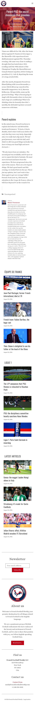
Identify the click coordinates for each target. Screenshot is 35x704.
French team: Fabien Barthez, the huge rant (16, 321)
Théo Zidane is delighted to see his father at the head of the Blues (17, 347)
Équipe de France (13, 272)
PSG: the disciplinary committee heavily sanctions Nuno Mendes (16, 415)
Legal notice (26, 699)
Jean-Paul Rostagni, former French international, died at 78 (17, 294)
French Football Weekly (16, 699)
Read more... (17, 643)
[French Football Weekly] (3, 3)
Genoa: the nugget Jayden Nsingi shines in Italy (16, 479)
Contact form (17, 682)
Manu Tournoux (14, 203)
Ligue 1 (8, 362)
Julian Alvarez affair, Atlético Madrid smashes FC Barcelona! (15, 532)
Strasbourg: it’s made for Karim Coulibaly (16, 505)
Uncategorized (9, 194)
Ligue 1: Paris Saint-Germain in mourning (15, 441)
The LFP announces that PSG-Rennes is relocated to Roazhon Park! (16, 386)
